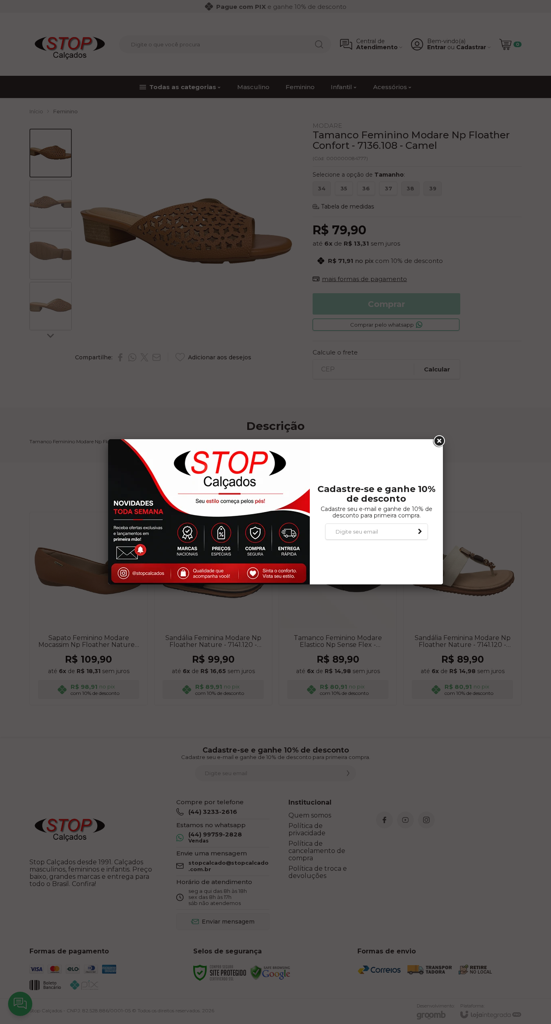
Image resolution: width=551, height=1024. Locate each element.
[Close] (438, 441)
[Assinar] (420, 531)
